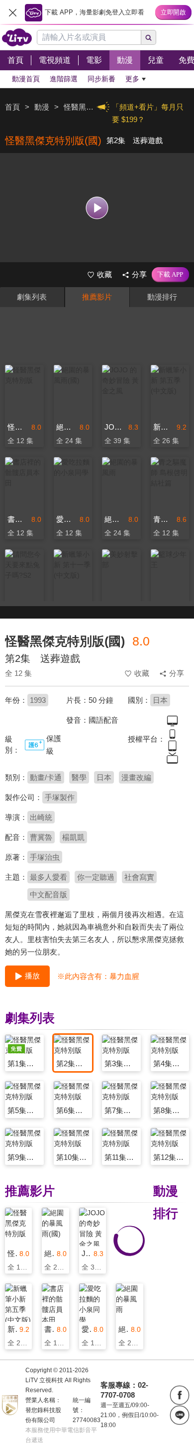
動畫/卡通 (46, 777)
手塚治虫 (45, 857)
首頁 (12, 107)
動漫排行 (162, 297)
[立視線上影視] (17, 37)
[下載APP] (170, 274)
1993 (38, 700)
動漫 (41, 107)
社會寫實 (139, 877)
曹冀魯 (41, 837)
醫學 (79, 777)
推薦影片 (97, 297)
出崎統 (41, 817)
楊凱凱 (73, 837)
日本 (160, 700)
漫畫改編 (136, 777)
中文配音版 (48, 894)
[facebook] (180, 1395)
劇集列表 (32, 297)
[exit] (12, 12)
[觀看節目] (97, 207)
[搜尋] (148, 37)
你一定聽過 (95, 877)
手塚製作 (60, 797)
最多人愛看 (48, 877)
